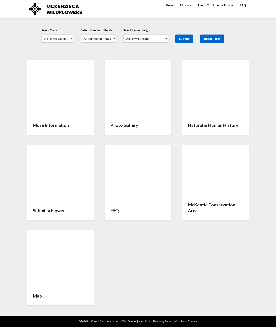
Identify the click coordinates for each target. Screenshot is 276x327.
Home (170, 5)
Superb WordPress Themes (181, 321)
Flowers (185, 5)
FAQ (243, 5)
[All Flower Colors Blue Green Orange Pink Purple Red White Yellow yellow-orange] (57, 39)
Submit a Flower (222, 5)
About (201, 5)
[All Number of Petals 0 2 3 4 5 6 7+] (98, 39)
